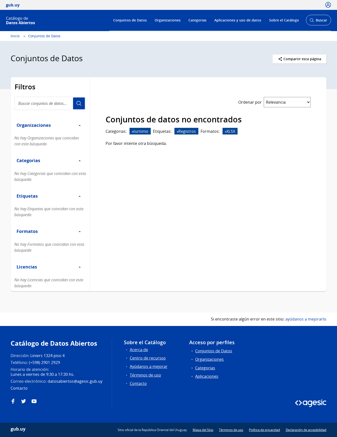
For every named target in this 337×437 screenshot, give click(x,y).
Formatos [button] (27, 231)
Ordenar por (250, 102)
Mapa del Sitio (203, 430)
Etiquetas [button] (27, 196)
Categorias (197, 20)
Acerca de (139, 349)
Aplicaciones (206, 376)
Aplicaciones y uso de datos (237, 20)
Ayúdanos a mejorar (149, 366)
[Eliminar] (132, 131)
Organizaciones (168, 20)
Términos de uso (145, 375)
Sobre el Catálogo (284, 20)
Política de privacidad (264, 430)
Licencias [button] (27, 267)
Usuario (79, 103)
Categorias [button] (28, 160)
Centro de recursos (148, 358)
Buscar (318, 21)
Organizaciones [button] (34, 125)
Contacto (138, 383)
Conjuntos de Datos (130, 20)
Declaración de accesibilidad (306, 430)
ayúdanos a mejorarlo (305, 319)
